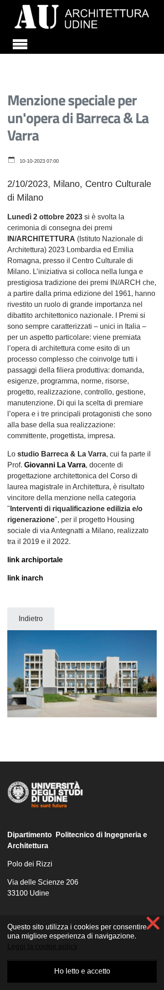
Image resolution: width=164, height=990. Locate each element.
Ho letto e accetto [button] (82, 971)
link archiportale (35, 560)
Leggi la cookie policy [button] (42, 946)
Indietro (31, 618)
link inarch (25, 578)
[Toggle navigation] (20, 43)
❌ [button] (153, 923)
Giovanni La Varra (55, 465)
